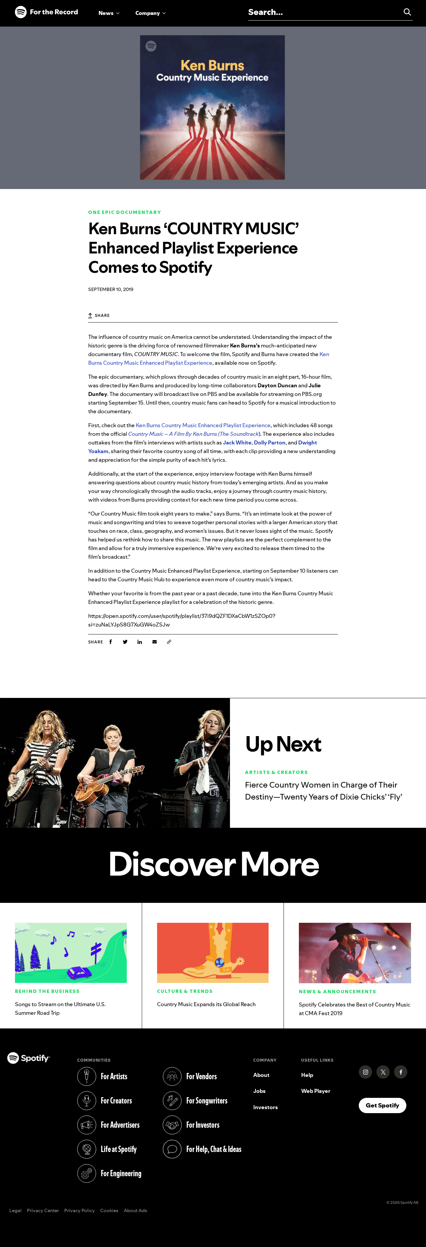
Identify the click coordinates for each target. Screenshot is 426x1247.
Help (307, 1075)
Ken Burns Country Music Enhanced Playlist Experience (203, 425)
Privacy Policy (79, 1211)
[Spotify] (46, 12)
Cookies (109, 1211)
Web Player (315, 1091)
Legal (15, 1211)
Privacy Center (43, 1211)
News (106, 13)
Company (147, 13)
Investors (265, 1107)
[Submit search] (404, 12)
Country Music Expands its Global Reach (206, 1004)
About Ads (135, 1211)
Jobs (259, 1091)
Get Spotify (386, 1105)
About (261, 1075)
